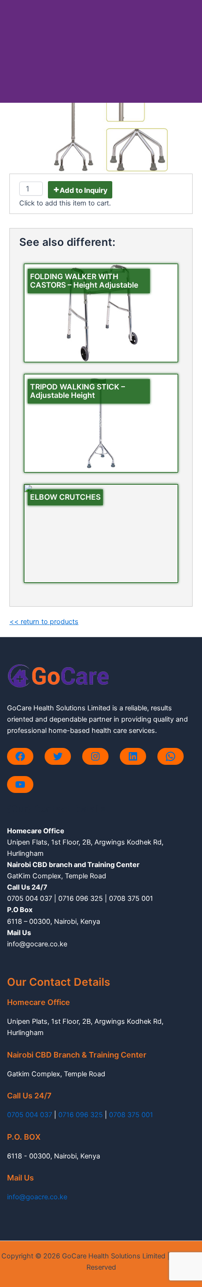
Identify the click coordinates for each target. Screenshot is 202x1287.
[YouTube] (20, 784)
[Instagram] (95, 756)
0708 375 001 (131, 1115)
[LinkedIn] (133, 756)
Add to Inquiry (84, 190)
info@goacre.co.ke (37, 1197)
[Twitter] (58, 756)
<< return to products (43, 621)
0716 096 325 (80, 1115)
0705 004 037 (29, 1115)
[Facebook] (20, 756)
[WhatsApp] (170, 756)
